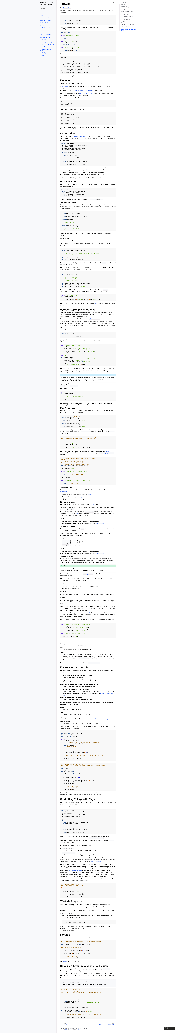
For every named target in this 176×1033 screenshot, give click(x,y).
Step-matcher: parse (128, 16)
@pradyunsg (73, 1029)
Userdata (42, 32)
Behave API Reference (45, 27)
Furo (78, 1029)
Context (124, 21)
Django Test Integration (45, 34)
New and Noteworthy (45, 46)
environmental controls (85, 93)
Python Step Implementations (127, 11)
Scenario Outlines (126, 7)
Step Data (125, 9)
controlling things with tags (100, 719)
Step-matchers (126, 14)
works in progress (96, 861)
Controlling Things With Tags (127, 24)
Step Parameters (126, 12)
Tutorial (41, 15)
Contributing (43, 53)
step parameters (108, 430)
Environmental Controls (126, 22)
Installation (42, 13)
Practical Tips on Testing (46, 42)
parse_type (84, 497)
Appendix (42, 55)
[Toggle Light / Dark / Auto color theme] (115, 3)
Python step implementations (83, 90)
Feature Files (124, 6)
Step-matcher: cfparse (128, 17)
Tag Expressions (44, 22)
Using (43, 25)
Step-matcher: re (127, 19)
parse (89, 494)
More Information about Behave (45, 50)
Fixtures (42, 30)
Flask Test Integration (45, 37)
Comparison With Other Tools (47, 44)
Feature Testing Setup (45, 20)
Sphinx (66, 1029)
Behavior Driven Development (47, 17)
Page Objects (43, 39)
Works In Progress (125, 26)
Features (123, 4)
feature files (65, 86)
